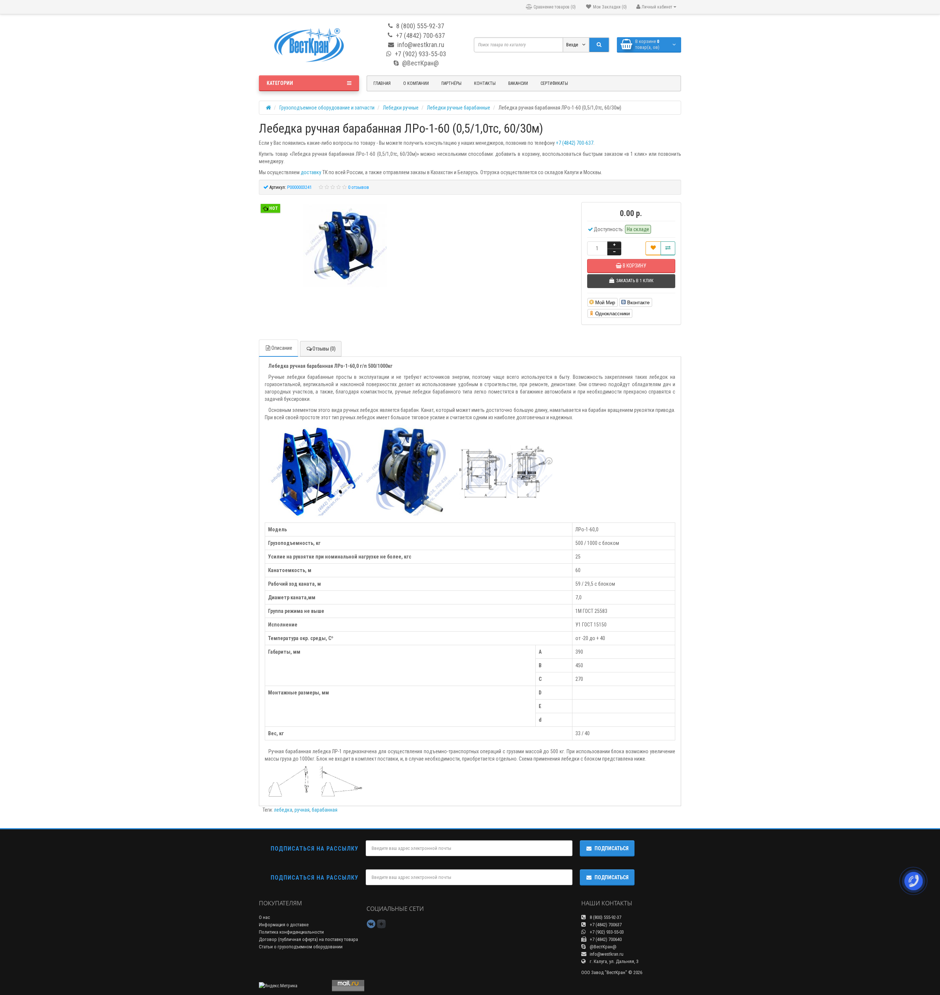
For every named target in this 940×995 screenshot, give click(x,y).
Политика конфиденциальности (291, 932)
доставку (311, 172)
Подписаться (611, 848)
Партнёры (451, 83)
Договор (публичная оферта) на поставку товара (308, 939)
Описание (281, 348)
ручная (302, 810)
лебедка (283, 810)
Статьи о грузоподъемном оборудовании (301, 946)
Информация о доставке (283, 924)
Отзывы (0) (324, 349)
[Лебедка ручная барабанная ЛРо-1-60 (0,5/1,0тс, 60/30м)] (345, 246)
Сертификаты (554, 83)
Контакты (485, 83)
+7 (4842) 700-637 (574, 143)
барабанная (324, 810)
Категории (280, 83)
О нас (264, 917)
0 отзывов (358, 187)
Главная (382, 83)
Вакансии (518, 83)
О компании (416, 83)
